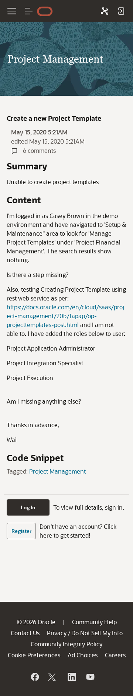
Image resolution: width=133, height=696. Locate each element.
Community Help (94, 622)
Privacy (56, 633)
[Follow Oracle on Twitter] (53, 676)
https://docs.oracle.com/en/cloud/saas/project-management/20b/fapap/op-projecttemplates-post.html (65, 315)
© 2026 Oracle (36, 622)
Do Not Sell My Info (97, 633)
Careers (115, 655)
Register (21, 530)
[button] (29, 11)
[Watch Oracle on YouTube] (90, 676)
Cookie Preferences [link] (34, 655)
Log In (28, 507)
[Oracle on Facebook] (34, 676)
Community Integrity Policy (66, 644)
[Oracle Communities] (104, 11)
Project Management (57, 471)
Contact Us (25, 633)
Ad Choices (83, 655)
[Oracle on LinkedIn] (71, 676)
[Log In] (121, 11)
